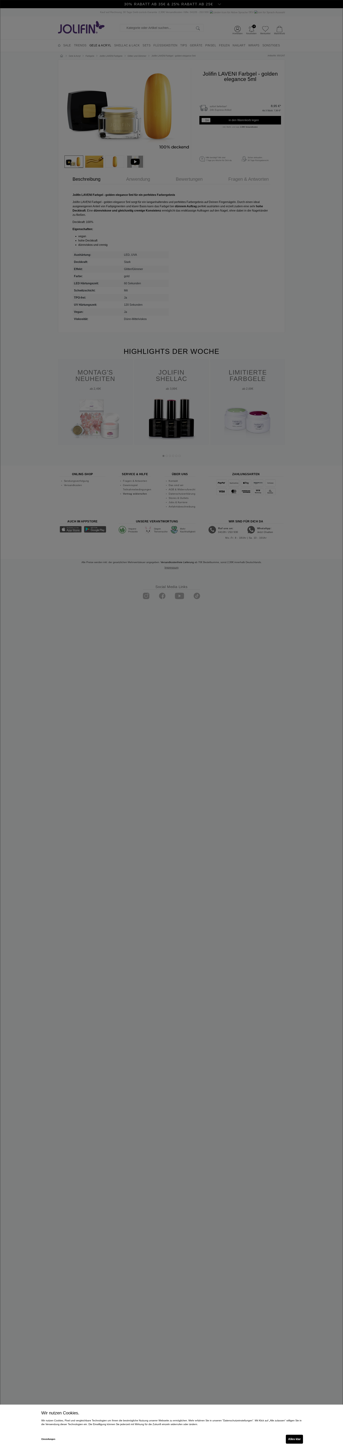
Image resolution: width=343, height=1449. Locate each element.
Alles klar (294, 1439)
